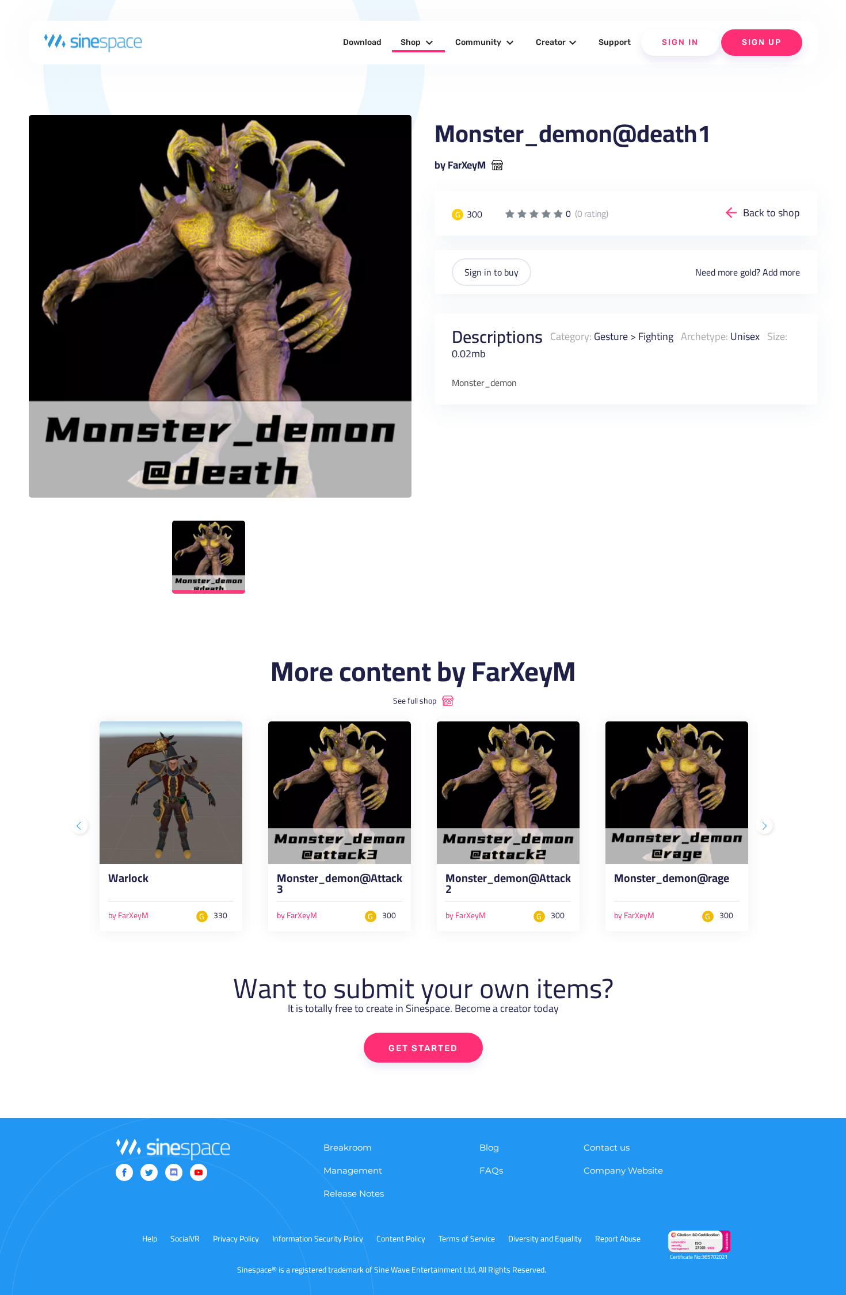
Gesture (611, 336)
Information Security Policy (317, 1238)
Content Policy (400, 1238)
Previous (80, 826)
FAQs (491, 1170)
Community (486, 42)
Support (615, 42)
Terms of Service (467, 1238)
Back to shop (771, 212)
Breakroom (347, 1147)
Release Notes (353, 1193)
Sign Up (762, 42)
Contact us (607, 1147)
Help (149, 1238)
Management (352, 1170)
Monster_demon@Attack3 (339, 886)
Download (362, 42)
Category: (571, 336)
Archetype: (704, 336)
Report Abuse (618, 1238)
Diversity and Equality (545, 1238)
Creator (558, 42)
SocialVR (185, 1238)
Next (765, 826)
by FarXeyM (460, 165)
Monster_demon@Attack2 (508, 886)
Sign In (680, 42)
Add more (781, 272)
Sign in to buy (491, 272)
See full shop (414, 700)
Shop (418, 42)
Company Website (623, 1170)
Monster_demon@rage (671, 880)
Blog (489, 1147)
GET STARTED (423, 1048)
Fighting (655, 336)
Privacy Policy (236, 1238)
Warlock (128, 880)
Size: (777, 336)
